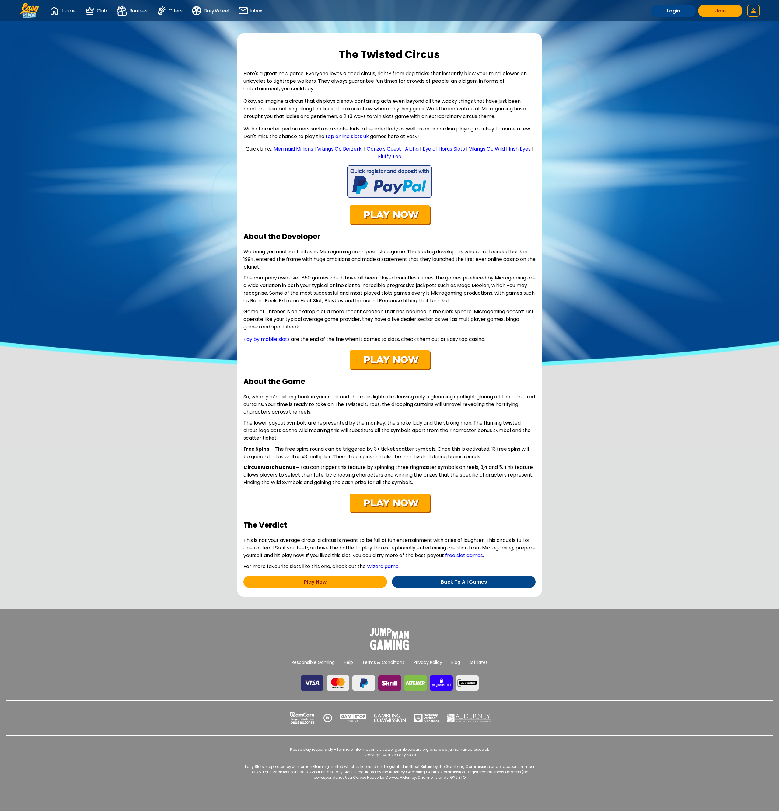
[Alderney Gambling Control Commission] (469, 718)
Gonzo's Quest (384, 148)
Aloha (412, 148)
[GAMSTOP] (353, 718)
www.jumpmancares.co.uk (463, 749)
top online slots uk (347, 136)
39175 (256, 772)
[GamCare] (302, 718)
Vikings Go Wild (487, 148)
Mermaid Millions (293, 148)
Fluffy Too (389, 156)
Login (673, 10)
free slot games (464, 555)
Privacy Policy (428, 662)
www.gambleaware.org (407, 749)
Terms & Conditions (383, 662)
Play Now (315, 581)
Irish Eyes (520, 148)
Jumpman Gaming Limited (317, 766)
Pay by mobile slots (266, 339)
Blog (455, 662)
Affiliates (478, 662)
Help (348, 662)
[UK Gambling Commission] (390, 718)
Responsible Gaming (313, 662)
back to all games (464, 581)
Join (720, 10)
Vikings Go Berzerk (339, 148)
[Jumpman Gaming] (389, 648)
